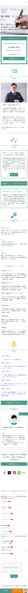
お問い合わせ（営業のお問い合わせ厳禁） (17, 591)
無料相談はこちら (14, 58)
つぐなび (4, 359)
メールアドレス (5, 531)
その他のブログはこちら (14, 403)
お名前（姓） (5, 501)
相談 (6, 590)
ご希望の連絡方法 (6, 541)
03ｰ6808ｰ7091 (15, 459)
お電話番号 (4, 525)
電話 (10, 543)
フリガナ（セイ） (6, 513)
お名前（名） (5, 507)
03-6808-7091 (14, 47)
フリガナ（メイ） (6, 519)
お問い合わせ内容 (6, 553)
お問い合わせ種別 (6, 547)
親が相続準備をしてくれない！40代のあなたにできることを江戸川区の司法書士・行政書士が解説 (14, 394)
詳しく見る (14, 174)
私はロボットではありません (11, 567)
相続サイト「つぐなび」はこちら (14, 183)
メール (5, 543)
